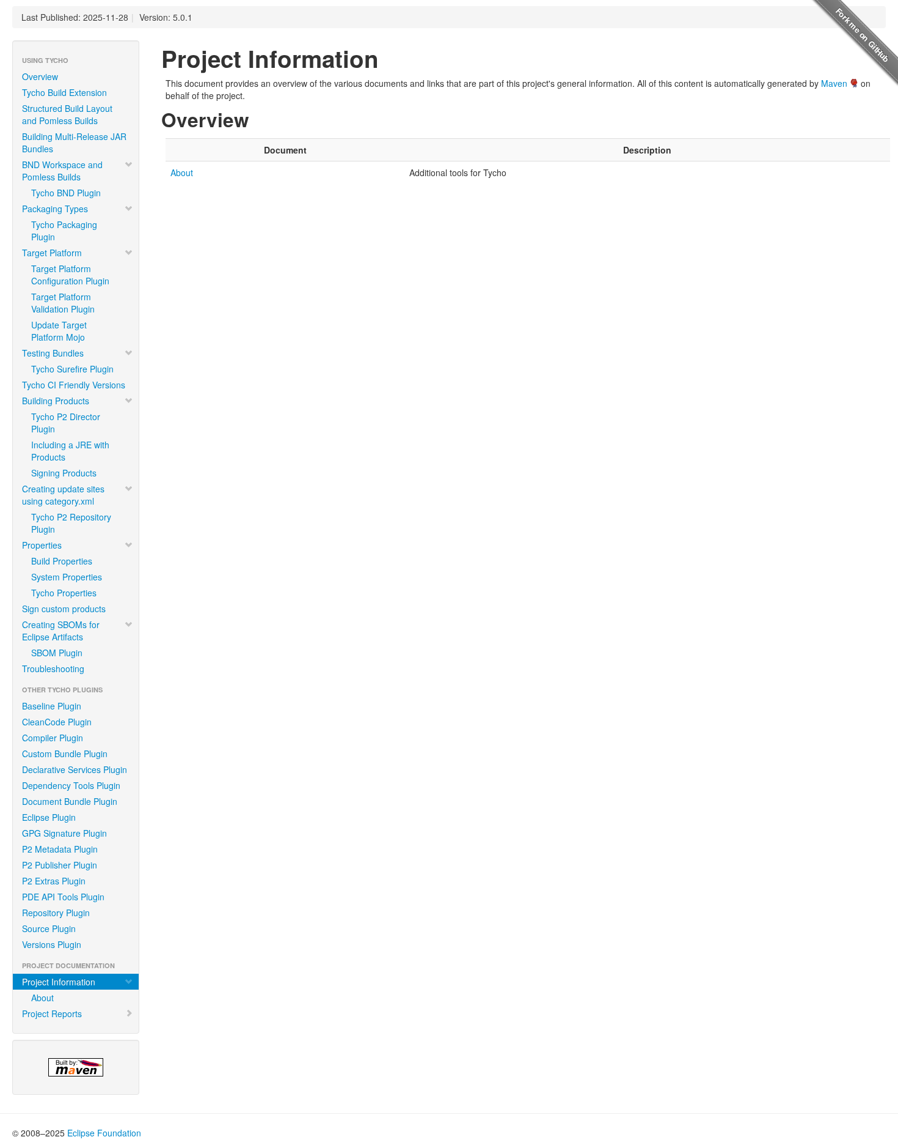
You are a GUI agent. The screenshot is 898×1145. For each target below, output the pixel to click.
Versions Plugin (51, 944)
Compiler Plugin (52, 738)
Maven (834, 83)
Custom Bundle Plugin (65, 753)
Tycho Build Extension (64, 92)
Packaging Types (55, 208)
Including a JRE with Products (70, 451)
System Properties (66, 577)
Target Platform (52, 252)
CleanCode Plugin (57, 722)
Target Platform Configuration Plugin (70, 274)
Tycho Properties (64, 593)
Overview (40, 76)
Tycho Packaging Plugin (64, 230)
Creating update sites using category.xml (63, 495)
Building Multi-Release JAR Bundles (74, 142)
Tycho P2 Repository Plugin (71, 523)
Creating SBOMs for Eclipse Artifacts (61, 630)
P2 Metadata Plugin (60, 849)
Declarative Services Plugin (74, 769)
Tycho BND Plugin (66, 193)
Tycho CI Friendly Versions (73, 385)
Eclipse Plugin (49, 817)
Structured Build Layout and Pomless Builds (67, 114)
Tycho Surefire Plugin (72, 369)
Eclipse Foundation (104, 1133)
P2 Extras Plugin (54, 881)
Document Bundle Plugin (69, 801)
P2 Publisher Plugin (59, 865)
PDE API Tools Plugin (63, 897)
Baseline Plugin (51, 706)
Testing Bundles (53, 353)
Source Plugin (49, 928)
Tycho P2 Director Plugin (65, 422)
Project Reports (52, 1013)
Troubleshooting (53, 668)
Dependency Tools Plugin (71, 785)
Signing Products (64, 473)
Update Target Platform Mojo (59, 331)
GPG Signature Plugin (64, 833)
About (42, 997)
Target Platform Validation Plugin (63, 303)
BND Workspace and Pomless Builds (62, 170)
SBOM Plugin (56, 653)
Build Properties (61, 561)
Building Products (55, 401)
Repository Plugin (56, 912)
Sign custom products (64, 608)
